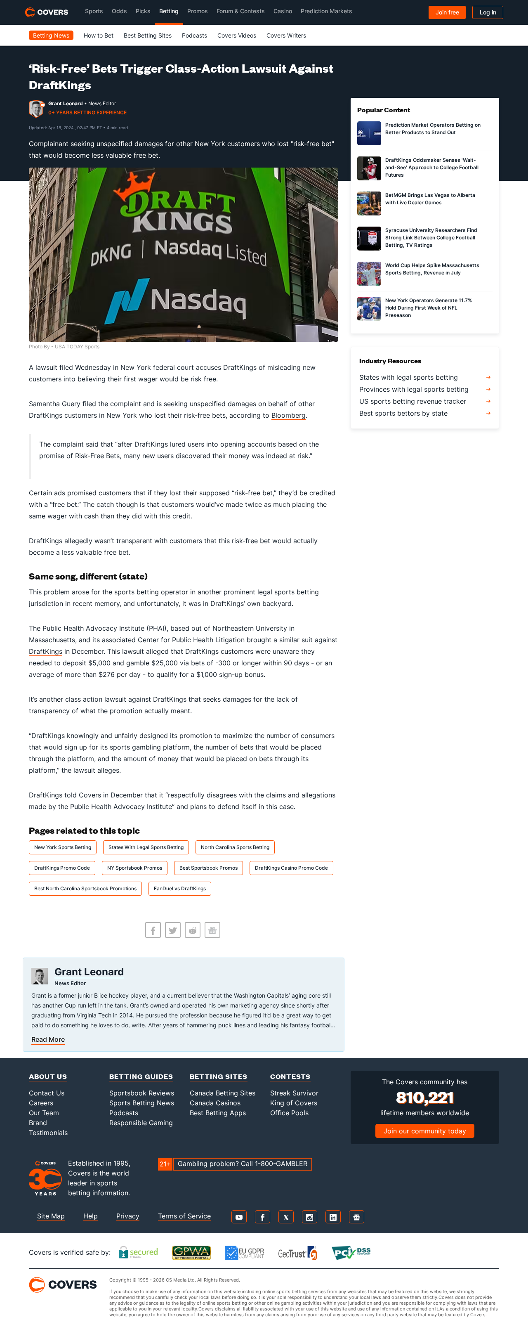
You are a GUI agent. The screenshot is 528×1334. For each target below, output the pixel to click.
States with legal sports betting (408, 377)
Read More (48, 1039)
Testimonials (48, 1132)
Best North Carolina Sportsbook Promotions (85, 888)
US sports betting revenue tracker (412, 401)
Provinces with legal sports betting (414, 389)
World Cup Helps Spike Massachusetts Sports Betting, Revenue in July (432, 269)
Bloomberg (288, 415)
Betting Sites (219, 1076)
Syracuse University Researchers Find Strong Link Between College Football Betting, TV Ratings (431, 237)
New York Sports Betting (62, 847)
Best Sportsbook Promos (208, 868)
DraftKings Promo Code (62, 868)
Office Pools (289, 1113)
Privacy (127, 1216)
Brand (38, 1123)
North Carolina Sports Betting (235, 847)
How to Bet (98, 35)
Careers (41, 1103)
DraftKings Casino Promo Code (291, 868)
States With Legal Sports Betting (146, 847)
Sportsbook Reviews (141, 1093)
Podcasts (194, 35)
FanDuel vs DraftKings (180, 888)
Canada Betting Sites (222, 1093)
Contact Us (46, 1093)
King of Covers (293, 1103)
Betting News (51, 35)
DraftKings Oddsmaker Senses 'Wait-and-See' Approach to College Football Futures (431, 167)
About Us (48, 1076)
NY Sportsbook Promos (134, 868)
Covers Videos (236, 35)
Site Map (51, 1216)
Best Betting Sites (148, 35)
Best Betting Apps (218, 1113)
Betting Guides (141, 1076)
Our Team (44, 1113)
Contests (290, 1076)
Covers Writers (286, 35)
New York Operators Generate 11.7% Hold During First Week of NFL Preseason (428, 307)
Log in (488, 12)
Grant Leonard (65, 103)
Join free (447, 12)
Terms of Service (184, 1216)
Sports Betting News (141, 1103)
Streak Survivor (294, 1093)
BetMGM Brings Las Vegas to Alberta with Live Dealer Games (430, 199)
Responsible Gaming (141, 1123)
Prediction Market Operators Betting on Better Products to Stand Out (433, 128)
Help (90, 1216)
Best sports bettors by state (403, 413)
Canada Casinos (215, 1103)
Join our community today (425, 1131)
